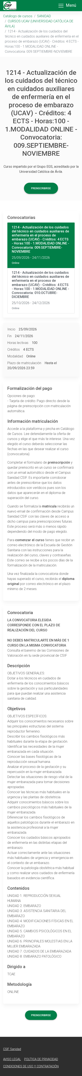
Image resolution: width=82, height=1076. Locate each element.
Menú (71, 5)
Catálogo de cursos (17, 16)
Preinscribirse (41, 188)
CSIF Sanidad (12, 1049)
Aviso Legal (12, 1059)
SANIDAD (44, 16)
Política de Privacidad (41, 1059)
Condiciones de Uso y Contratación (31, 1066)
